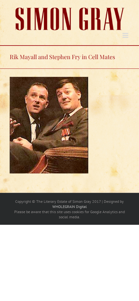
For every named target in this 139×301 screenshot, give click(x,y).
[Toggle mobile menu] (126, 35)
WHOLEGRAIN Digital (69, 206)
